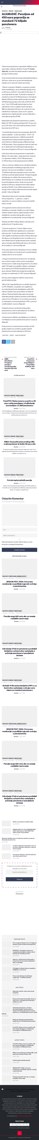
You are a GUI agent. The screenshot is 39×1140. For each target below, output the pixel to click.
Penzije (11, 11)
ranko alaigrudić (20, 335)
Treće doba (18, 11)
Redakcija (7, 27)
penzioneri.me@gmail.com (25, 1116)
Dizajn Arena (27, 1137)
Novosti (5, 11)
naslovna (5, 335)
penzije (12, 335)
